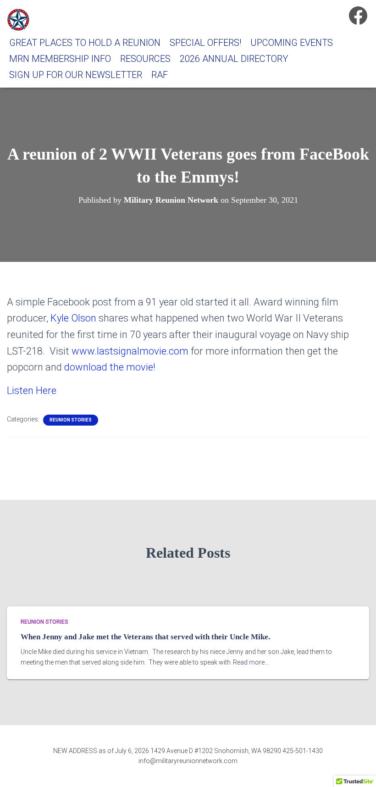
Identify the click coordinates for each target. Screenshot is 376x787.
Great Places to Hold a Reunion (84, 42)
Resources (145, 58)
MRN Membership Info (60, 58)
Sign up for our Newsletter (75, 74)
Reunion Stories (71, 419)
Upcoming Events (291, 42)
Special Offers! (205, 42)
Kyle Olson (73, 318)
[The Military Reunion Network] (18, 19)
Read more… (251, 662)
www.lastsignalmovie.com (130, 351)
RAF (159, 74)
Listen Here (31, 390)
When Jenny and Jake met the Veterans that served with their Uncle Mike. (145, 636)
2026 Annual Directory (234, 58)
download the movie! (109, 367)
